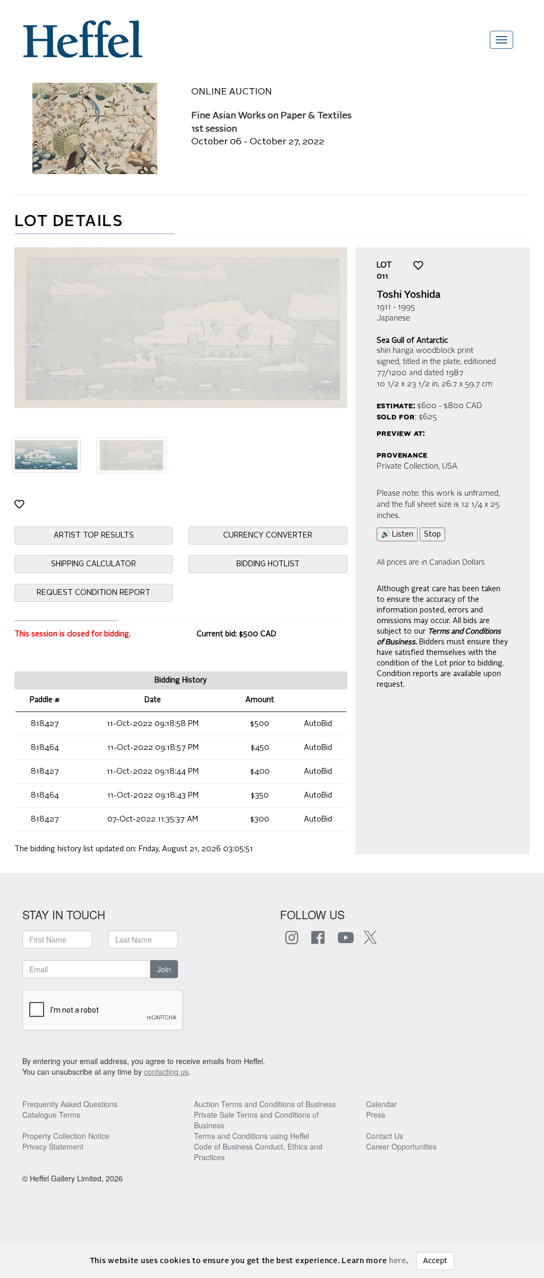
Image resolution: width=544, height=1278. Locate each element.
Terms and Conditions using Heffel (251, 1135)
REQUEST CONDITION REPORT (93, 593)
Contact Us (384, 1135)
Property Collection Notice (65, 1135)
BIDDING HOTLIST (268, 564)
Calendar (381, 1104)
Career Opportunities (401, 1146)
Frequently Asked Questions (69, 1104)
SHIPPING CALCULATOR (93, 564)
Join (164, 969)
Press (375, 1114)
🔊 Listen (397, 534)
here (397, 1261)
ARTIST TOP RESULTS (94, 535)
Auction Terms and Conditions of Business (265, 1104)
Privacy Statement (52, 1146)
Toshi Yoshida (408, 295)
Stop (432, 534)
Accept (435, 1261)
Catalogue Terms (51, 1114)
